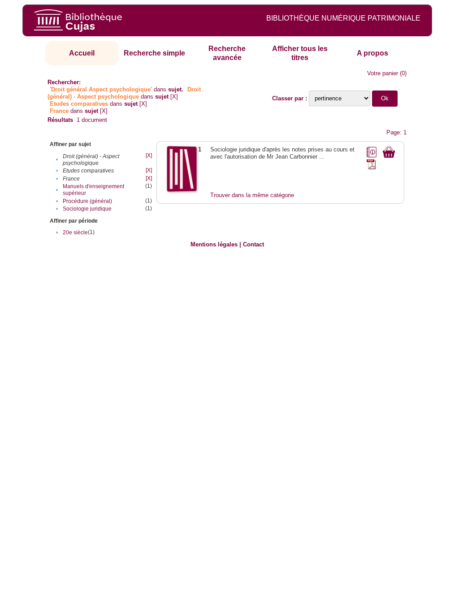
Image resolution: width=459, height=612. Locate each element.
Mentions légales (214, 244)
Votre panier (382, 73)
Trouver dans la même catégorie (252, 195)
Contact (253, 244)
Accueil (82, 53)
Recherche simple (154, 53)
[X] (174, 96)
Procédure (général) (87, 201)
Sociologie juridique (87, 209)
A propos (372, 53)
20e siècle (75, 232)
